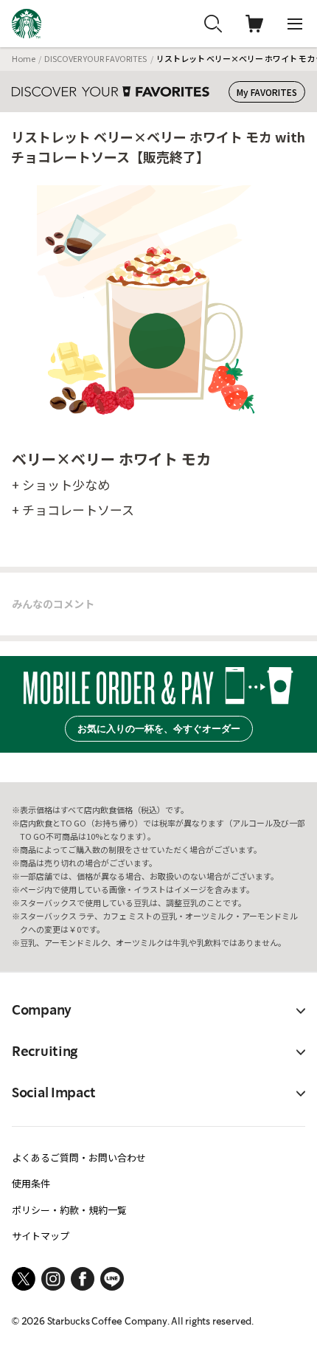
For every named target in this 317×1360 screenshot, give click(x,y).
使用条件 (31, 1183)
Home (23, 58)
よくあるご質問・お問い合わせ (79, 1157)
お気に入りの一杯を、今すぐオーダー (158, 728)
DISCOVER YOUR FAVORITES (95, 58)
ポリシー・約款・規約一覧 (69, 1210)
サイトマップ (40, 1236)
